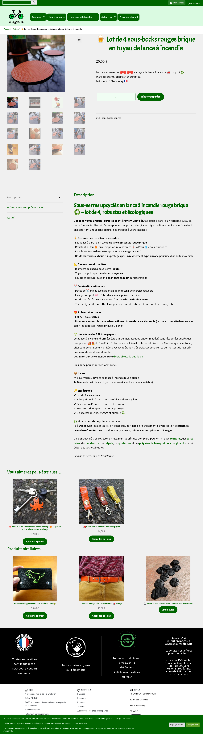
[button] (79, 40)
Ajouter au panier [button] (35, 541)
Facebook (81, 693)
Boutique (36, 17)
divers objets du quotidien (128, 356)
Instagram (81, 698)
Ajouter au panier (150, 96)
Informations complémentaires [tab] (25, 207)
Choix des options (101, 538)
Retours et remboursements (37, 713)
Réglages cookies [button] (176, 725)
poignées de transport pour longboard (161, 443)
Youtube (81, 706)
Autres (16, 28)
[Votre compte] (176, 2)
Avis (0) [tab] (11, 217)
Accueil (7, 28)
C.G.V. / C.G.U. (31, 698)
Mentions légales (32, 709)
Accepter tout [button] (193, 725)
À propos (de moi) (129, 17)
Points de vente (57, 17)
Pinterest (81, 702)
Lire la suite (168, 609)
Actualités (106, 17)
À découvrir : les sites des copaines (92, 710)
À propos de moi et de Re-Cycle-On (40, 693)
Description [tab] (14, 197)
